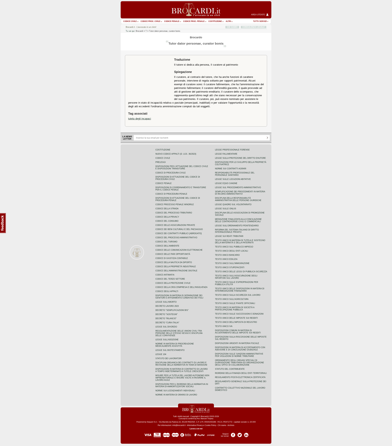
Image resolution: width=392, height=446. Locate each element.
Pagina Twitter (239, 434)
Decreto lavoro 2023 (167, 306)
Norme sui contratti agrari (230, 168)
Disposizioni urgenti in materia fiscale (237, 343)
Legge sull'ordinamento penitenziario (237, 225)
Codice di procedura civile (170, 173)
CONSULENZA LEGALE (253, 27)
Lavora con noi (196, 429)
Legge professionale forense (232, 150)
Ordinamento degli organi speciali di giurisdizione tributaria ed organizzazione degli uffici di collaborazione (239, 362)
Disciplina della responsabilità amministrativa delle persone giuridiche (238, 199)
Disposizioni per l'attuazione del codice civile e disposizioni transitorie (181, 167)
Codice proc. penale (194, 21)
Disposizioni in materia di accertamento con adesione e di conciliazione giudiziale (240, 348)
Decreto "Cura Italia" (167, 322)
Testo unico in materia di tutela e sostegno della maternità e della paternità (240, 241)
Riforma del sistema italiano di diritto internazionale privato (237, 231)
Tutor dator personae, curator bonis (164, 31)
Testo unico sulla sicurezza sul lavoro (237, 295)
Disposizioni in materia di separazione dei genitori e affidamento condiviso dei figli (179, 296)
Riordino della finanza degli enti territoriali (241, 373)
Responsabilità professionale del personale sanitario (234, 174)
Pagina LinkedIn (246, 434)
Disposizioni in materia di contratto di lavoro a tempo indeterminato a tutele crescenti (181, 370)
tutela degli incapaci (139, 118)
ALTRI (228, 21)
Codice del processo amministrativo (176, 237)
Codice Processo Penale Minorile (174, 204)
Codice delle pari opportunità (172, 254)
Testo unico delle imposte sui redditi (236, 318)
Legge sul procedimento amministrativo (238, 187)
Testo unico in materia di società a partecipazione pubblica (234, 308)
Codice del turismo (166, 242)
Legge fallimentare (226, 154)
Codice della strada (167, 208)
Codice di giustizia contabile (171, 258)
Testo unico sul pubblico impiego (234, 247)
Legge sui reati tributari (229, 236)
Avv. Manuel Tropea (205, 419)
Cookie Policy (210, 425)
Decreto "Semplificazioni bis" (172, 310)
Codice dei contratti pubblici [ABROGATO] (178, 233)
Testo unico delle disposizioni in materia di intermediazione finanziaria (239, 289)
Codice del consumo (166, 221)
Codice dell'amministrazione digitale (176, 270)
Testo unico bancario (227, 255)
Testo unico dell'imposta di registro (236, 322)
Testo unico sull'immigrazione (232, 263)
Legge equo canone (226, 183)
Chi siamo (222, 425)
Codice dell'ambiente (167, 246)
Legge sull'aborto (166, 302)
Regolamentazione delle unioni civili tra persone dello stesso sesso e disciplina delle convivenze (178, 333)
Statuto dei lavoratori (168, 358)
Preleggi (160, 162)
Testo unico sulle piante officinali (235, 303)
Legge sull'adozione (167, 339)
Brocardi (139, 31)
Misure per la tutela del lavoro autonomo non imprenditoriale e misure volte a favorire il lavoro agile (182, 377)
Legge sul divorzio (166, 327)
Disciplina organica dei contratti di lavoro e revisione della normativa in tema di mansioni (181, 363)
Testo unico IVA (223, 326)
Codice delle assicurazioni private (175, 225)
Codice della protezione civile (172, 283)
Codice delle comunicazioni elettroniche (179, 250)
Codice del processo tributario (173, 213)
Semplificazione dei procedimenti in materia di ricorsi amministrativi (240, 192)
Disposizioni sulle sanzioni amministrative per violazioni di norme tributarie (239, 355)
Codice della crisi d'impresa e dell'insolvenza (181, 287)
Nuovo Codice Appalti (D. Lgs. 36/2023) (175, 154)
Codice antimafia (164, 275)
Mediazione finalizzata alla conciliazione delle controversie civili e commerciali (238, 220)
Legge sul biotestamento (170, 350)
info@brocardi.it (178, 425)
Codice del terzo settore (170, 279)
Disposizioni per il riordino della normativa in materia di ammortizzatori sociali (181, 385)
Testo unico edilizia (226, 259)
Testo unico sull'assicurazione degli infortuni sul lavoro (236, 277)
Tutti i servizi (260, 21)
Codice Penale (171, 21)
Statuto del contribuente (230, 369)
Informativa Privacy (195, 425)
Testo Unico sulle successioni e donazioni (239, 314)
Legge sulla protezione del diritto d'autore (240, 158)
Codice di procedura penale (171, 194)
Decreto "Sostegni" (166, 314)
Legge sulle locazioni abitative (233, 179)
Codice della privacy (167, 217)
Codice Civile (130, 21)
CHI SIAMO (232, 27)
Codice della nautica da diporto (173, 262)
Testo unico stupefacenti (229, 267)
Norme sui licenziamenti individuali (175, 390)
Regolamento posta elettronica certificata (240, 377)
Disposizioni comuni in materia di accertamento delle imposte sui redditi (238, 331)
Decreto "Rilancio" (166, 318)
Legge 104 (160, 354)
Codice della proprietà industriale (175, 266)
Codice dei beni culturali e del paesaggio (179, 229)
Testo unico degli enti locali (231, 251)
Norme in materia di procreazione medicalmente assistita (174, 345)
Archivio (231, 425)
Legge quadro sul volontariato (233, 204)
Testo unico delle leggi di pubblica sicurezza (241, 271)
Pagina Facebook (233, 434)
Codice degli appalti (166, 291)
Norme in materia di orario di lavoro (176, 395)
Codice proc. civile (150, 21)
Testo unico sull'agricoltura (232, 299)
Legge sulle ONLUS (225, 208)
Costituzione (215, 21)
